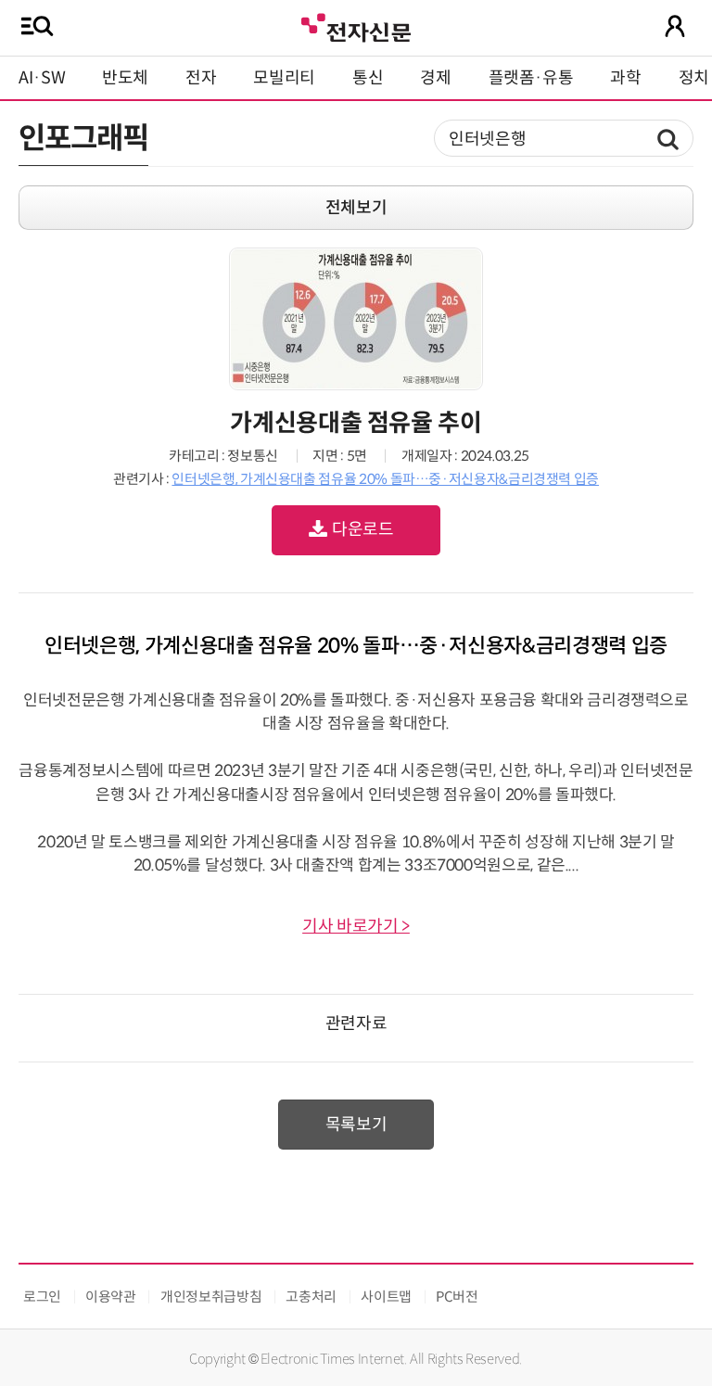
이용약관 (110, 1296)
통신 (367, 78)
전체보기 (356, 207)
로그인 (42, 1296)
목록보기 (356, 1124)
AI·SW (42, 78)
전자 (200, 78)
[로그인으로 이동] (674, 26)
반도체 (125, 78)
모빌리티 (284, 78)
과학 (625, 78)
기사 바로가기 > (356, 926)
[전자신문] (356, 25)
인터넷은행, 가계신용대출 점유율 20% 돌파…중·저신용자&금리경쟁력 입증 (385, 479)
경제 (435, 78)
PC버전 (457, 1296)
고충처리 (311, 1296)
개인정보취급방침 (210, 1296)
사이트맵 (386, 1296)
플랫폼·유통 (531, 78)
